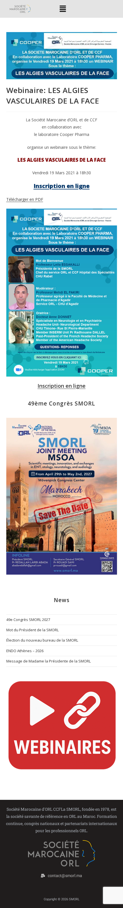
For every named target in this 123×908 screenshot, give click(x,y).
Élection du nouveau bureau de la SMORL (42, 640)
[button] (63, 9)
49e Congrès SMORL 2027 (28, 619)
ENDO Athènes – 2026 (24, 650)
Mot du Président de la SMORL (32, 629)
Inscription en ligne (61, 385)
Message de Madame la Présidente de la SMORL (48, 661)
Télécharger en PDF (24, 199)
